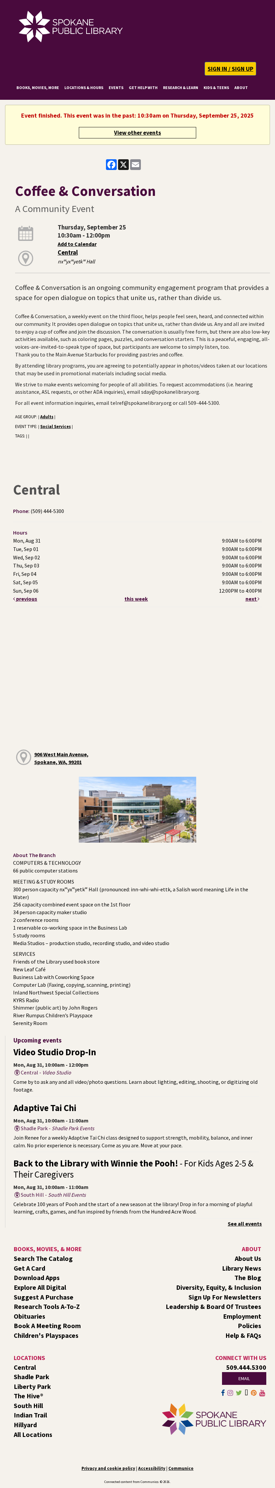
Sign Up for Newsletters (224, 1297)
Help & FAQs (243, 1335)
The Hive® (28, 1396)
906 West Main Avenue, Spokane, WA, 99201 (61, 758)
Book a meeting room (47, 1325)
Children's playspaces (46, 1335)
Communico (181, 1468)
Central (68, 252)
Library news (241, 1268)
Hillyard (25, 1424)
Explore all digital (40, 1287)
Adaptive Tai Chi (44, 1107)
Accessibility (151, 1468)
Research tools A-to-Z (47, 1306)
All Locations (33, 1434)
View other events (137, 132)
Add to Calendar (77, 244)
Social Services (55, 426)
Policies (249, 1325)
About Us (248, 1258)
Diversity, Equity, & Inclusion (218, 1287)
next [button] (251, 598)
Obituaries (29, 1316)
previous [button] (26, 598)
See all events (245, 1223)
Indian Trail (30, 1415)
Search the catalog (43, 1258)
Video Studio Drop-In (54, 1052)
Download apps (37, 1277)
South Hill (28, 1405)
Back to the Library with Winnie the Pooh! (133, 1169)
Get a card (29, 1268)
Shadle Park (31, 1376)
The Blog (247, 1277)
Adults (46, 416)
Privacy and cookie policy (108, 1468)
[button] (230, 69)
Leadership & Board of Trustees (213, 1306)
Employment (242, 1316)
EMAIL (244, 1378)
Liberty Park (32, 1386)
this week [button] (136, 598)
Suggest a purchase (43, 1297)
